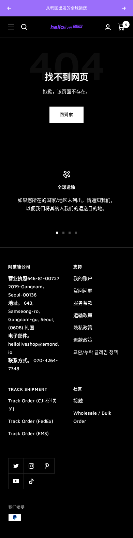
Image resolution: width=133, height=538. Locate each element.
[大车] (121, 27)
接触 (78, 400)
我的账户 (82, 278)
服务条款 (82, 303)
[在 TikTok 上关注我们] (31, 481)
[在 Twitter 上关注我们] (16, 465)
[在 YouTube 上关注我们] (16, 481)
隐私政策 (82, 327)
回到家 (67, 114)
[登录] (108, 27)
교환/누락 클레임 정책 (95, 352)
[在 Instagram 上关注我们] (31, 465)
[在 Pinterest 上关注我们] (46, 465)
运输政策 (82, 315)
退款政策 (82, 340)
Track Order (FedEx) (30, 421)
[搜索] (24, 27)
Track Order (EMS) (28, 433)
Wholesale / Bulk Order (92, 417)
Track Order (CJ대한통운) (32, 405)
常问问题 (82, 290)
